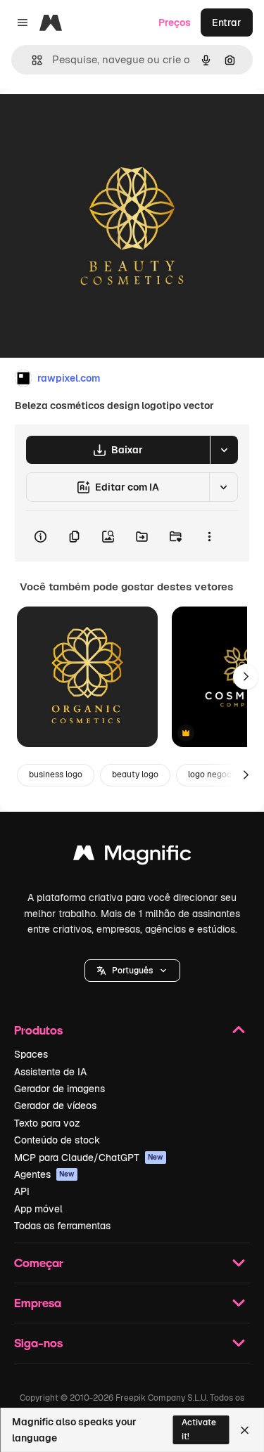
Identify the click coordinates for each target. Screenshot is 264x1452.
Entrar (226, 22)
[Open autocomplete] (31, 60)
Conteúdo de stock (57, 1140)
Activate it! (199, 1429)
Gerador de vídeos (55, 1105)
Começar (38, 1262)
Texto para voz (47, 1123)
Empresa (37, 1302)
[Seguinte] (245, 677)
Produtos (38, 1030)
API (22, 1191)
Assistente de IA (50, 1071)
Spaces (31, 1054)
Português (132, 970)
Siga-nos (38, 1342)
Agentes (44, 1174)
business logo (55, 774)
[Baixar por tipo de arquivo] (224, 450)
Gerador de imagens (59, 1088)
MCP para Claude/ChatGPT (88, 1157)
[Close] (244, 1430)
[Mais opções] (209, 536)
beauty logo (135, 774)
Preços (174, 22)
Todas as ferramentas (62, 1225)
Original (90, 120)
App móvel (38, 1209)
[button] (132, 970)
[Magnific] (132, 856)
